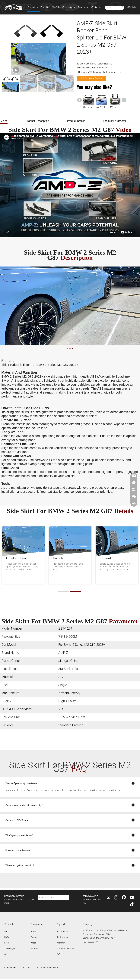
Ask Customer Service (91, 78)
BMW (6, 937)
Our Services (62, 937)
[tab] (67, 348)
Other (6, 954)
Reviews (34, 948)
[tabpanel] (70, 306)
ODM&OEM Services (65, 948)
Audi (6, 931)
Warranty (60, 943)
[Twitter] (108, 897)
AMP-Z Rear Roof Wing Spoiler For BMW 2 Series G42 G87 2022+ (88, 107)
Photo (33, 943)
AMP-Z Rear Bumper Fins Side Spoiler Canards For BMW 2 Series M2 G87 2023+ (101, 107)
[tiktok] (131, 904)
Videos (33, 937)
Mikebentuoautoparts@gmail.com (99, 938)
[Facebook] (124, 897)
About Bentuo (62, 931)
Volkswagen (9, 948)
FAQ (58, 954)
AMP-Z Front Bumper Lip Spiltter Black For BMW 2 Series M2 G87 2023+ (115, 107)
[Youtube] (131, 897)
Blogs (33, 931)
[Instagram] (116, 897)
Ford (6, 943)
